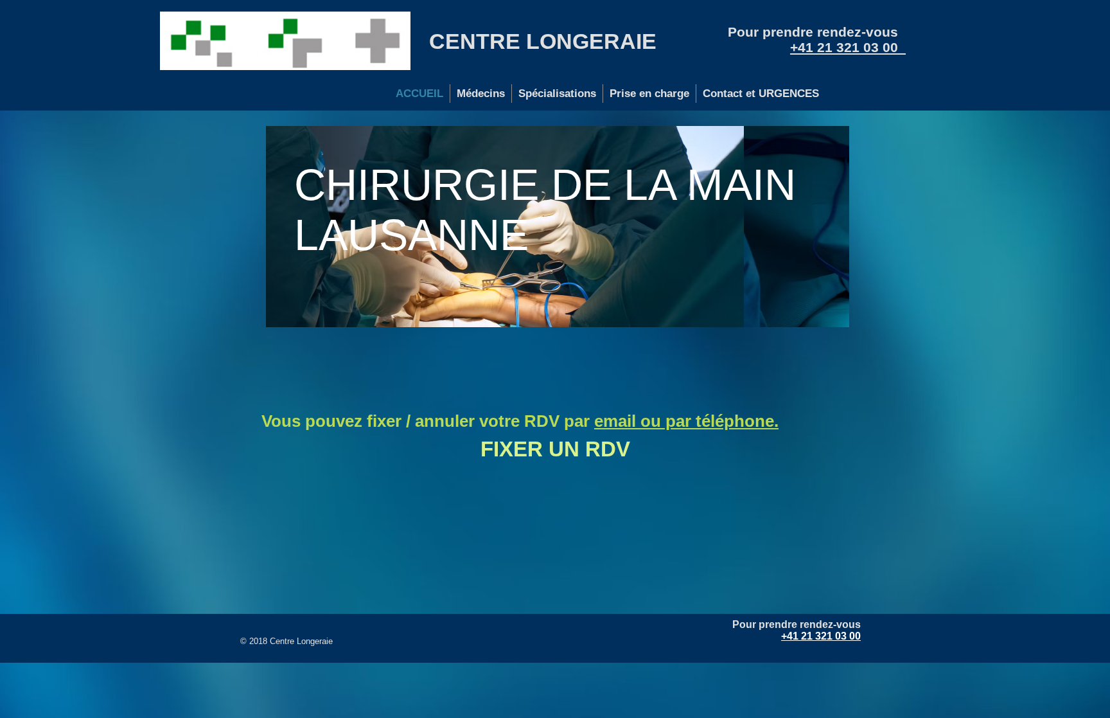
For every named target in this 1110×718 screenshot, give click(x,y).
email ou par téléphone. (686, 421)
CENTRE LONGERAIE (542, 41)
